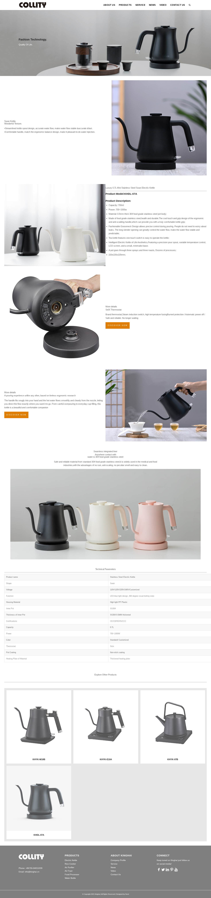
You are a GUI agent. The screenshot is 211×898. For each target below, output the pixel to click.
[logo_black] (33, 5)
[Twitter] (163, 869)
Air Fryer (69, 871)
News (113, 867)
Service (114, 864)
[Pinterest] (172, 869)
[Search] (189, 5)
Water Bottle (70, 878)
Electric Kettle (71, 860)
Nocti (127, 894)
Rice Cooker (70, 864)
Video (113, 871)
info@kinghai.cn (32, 872)
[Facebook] (159, 869)
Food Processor (72, 874)
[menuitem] (109, 5)
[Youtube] (176, 869)
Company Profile (118, 860)
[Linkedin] (167, 869)
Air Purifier (69, 867)
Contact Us (116, 874)
